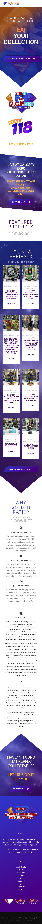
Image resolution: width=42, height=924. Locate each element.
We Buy (21, 889)
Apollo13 (36, 918)
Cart (21, 870)
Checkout (21, 873)
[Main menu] (38, 3)
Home (21, 884)
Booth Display (21, 867)
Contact (21, 875)
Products (21, 887)
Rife (3, 918)
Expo (21, 878)
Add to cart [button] (11, 281)
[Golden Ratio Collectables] (10, 3)
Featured (21, 881)
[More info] (34, 3)
